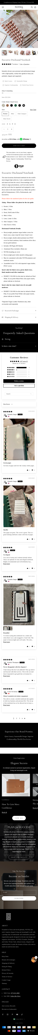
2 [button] (16, 718)
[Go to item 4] (22, 52)
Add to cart (19, 146)
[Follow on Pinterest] (12, 1014)
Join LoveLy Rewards (8, 1006)
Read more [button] (6, 564)
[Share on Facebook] (7, 124)
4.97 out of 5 (24, 361)
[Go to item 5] (28, 52)
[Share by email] (15, 124)
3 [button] (19, 718)
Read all (4, 812)
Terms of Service (7, 976)
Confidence (5, 800)
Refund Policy (6, 970)
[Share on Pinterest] (12, 124)
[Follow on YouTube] (17, 1014)
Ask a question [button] (19, 385)
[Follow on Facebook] (3, 1014)
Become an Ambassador (9, 1009)
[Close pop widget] (36, 957)
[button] (6, 64)
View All (19, 818)
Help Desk (5, 956)
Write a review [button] (19, 381)
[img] (7, 411)
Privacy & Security (7, 973)
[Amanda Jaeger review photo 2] (5, 628)
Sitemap (4, 983)
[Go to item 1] (4, 52)
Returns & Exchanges (8, 960)
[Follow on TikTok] (22, 1014)
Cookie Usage (6, 980)
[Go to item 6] (34, 52)
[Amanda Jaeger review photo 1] (19, 439)
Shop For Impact (19, 857)
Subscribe (18, 898)
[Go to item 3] (16, 52)
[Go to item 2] (10, 51)
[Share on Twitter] (10, 124)
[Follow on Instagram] (7, 1014)
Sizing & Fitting (7, 966)
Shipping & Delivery (8, 963)
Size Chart (33, 109)
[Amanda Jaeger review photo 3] (10, 628)
